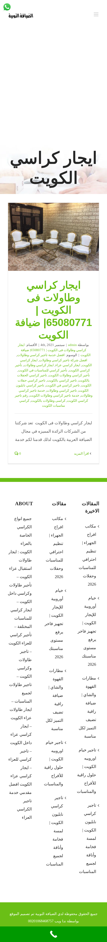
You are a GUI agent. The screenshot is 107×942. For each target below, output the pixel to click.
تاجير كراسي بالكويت (62, 380)
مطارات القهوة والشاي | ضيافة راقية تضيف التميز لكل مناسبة (54, 699)
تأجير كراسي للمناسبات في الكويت (42, 370)
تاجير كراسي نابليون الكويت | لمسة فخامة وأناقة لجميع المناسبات (54, 830)
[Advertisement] (53, 86)
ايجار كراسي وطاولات (39, 365)
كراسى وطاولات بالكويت (48, 401)
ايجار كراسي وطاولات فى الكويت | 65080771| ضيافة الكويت (53, 237)
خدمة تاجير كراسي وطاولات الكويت (54, 395)
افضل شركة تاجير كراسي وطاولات (63, 360)
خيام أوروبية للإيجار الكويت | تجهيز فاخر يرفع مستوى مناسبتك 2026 (54, 623)
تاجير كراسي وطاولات (61, 390)
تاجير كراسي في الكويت (63, 385)
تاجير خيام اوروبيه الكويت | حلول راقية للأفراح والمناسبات (53, 763)
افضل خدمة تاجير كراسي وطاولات (41, 355)
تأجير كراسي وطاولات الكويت (69, 375)
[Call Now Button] (53, 934)
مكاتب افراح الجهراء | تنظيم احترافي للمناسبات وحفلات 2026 (54, 547)
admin (72, 345)
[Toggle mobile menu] (96, 14)
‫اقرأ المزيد (82, 453)
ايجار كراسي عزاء (67, 365)
